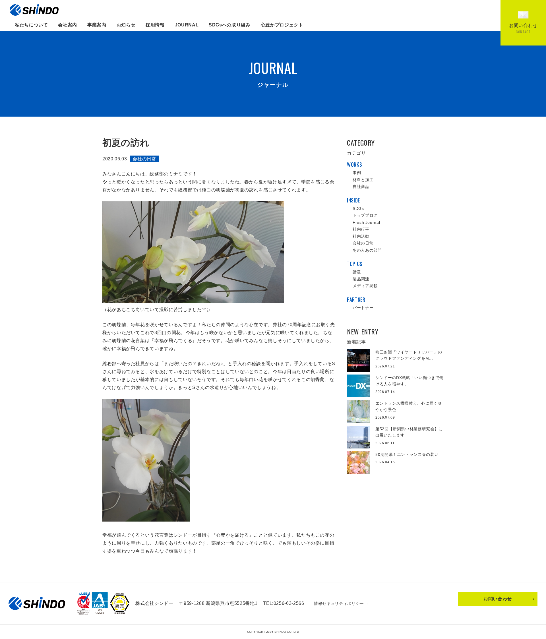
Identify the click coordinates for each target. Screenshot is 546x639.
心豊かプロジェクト (282, 24)
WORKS (354, 164)
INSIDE (353, 200)
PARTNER (356, 299)
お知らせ (126, 24)
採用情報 (155, 24)
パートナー (363, 307)
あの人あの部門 (367, 250)
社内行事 (361, 229)
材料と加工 (363, 179)
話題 (357, 272)
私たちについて (31, 24)
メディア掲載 (365, 286)
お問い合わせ (497, 598)
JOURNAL (186, 24)
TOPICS (355, 263)
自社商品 (361, 186)
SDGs (358, 208)
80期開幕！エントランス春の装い (407, 454)
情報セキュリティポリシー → (341, 603)
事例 (357, 172)
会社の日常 (144, 158)
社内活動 (361, 236)
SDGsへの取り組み (229, 24)
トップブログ (365, 215)
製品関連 (361, 279)
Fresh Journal (366, 222)
